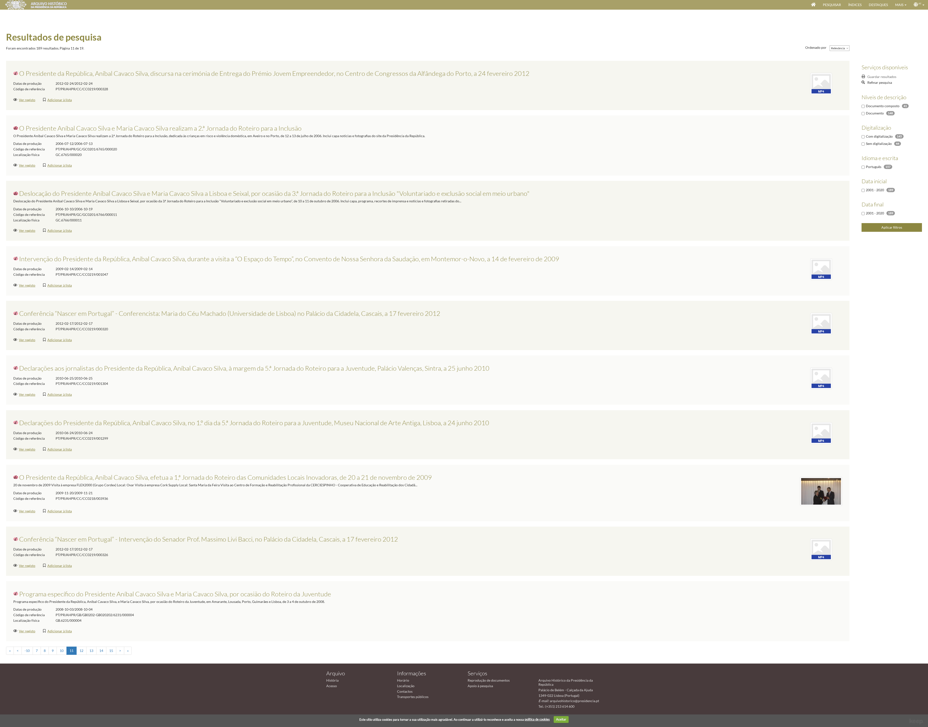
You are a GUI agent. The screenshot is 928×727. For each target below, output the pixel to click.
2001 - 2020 (875, 190)
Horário (403, 680)
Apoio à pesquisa (480, 686)
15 (111, 651)
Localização (405, 686)
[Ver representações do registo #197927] (821, 323)
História (332, 680)
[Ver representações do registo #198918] (821, 378)
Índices (855, 5)
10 (62, 651)
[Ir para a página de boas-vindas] (813, 5)
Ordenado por (815, 47)
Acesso (331, 686)
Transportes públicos (412, 697)
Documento (875, 113)
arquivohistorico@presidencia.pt (574, 701)
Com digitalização (879, 136)
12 (81, 651)
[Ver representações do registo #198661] (821, 269)
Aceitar (561, 719)
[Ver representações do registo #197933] (821, 549)
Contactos (405, 691)
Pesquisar (832, 5)
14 (101, 651)
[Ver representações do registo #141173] (821, 491)
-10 (27, 651)
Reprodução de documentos (489, 680)
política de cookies (537, 719)
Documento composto (882, 106)
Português (873, 167)
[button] (901, 5)
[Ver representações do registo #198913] (821, 433)
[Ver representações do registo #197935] (821, 83)
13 (91, 651)
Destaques (878, 5)
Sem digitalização (879, 143)
